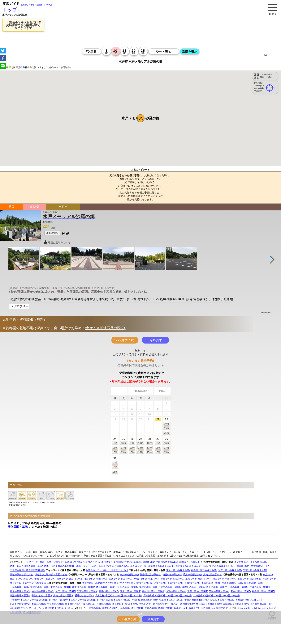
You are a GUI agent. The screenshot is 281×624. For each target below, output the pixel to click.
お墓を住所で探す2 (20, 604)
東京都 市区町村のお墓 (117, 599)
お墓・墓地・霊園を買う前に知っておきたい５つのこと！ (69, 562)
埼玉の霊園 (137, 608)
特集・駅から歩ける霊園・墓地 (26, 566)
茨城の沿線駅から (212, 574)
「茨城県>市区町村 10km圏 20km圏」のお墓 (81, 599)
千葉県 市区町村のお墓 (196, 599)
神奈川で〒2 (75, 578)
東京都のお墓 (38, 604)
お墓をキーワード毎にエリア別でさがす (106, 570)
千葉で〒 (39, 578)
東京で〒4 (190, 578)
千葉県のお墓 (88, 604)
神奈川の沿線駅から (150, 574)
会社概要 (14, 608)
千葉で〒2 (101, 578)
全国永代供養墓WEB (166, 562)
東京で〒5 (255, 578)
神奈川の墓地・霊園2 (193, 587)
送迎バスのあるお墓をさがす (217, 566)
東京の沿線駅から (129, 574)
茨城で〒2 (114, 578)
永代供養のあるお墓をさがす (127, 566)
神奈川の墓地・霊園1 (83, 587)
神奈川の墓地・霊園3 (43, 591)
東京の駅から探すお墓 (177, 570)
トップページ (31, 562)
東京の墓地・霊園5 (240, 591)
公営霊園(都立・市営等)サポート (251, 566)
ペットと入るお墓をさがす (96, 566)
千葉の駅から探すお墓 (254, 570)
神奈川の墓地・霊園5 (263, 591)
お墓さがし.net (196, 608)
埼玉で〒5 (15, 583)
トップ (9, 9)
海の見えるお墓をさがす (188, 566)
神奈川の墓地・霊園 (232, 583)
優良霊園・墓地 (18, 526)
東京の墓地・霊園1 (60, 587)
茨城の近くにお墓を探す (235, 604)
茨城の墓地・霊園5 (63, 595)
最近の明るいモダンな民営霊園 (250, 562)
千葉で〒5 (27, 583)
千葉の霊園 (123, 608)
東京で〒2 (62, 578)
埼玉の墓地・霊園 (253, 583)
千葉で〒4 (230, 578)
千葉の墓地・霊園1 (127, 587)
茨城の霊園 (150, 608)
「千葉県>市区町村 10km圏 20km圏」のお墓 (33, 599)
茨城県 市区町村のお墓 (221, 599)
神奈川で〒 (15, 578)
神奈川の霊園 (109, 608)
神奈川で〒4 (204, 578)
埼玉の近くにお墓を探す (208, 604)
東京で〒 (267, 574)
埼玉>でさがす (158, 583)
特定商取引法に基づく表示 (59, 608)
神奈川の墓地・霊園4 (153, 591)
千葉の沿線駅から (192, 574)
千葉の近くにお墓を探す (181, 604)
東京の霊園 (94, 608)
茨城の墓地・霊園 (39, 587)
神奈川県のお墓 (55, 604)
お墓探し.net (180, 608)
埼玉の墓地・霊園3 (65, 591)
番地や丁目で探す (84, 595)
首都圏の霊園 (165, 608)
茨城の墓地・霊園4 (219, 591)
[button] (140, 118)
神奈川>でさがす (140, 583)
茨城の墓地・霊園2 (259, 587)
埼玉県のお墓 (72, 604)
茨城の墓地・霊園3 (108, 591)
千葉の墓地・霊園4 (197, 591)
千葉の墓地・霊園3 (87, 591)
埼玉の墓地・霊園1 (106, 587)
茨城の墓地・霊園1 (149, 587)
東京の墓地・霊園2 (170, 587)
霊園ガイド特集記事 (189, 562)
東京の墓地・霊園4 (130, 591)
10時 (166, 423)
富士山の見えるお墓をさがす (159, 566)
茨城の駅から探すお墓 (21, 574)
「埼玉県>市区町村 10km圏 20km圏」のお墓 (216, 595)
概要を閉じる (52, 233)
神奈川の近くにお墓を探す (153, 604)
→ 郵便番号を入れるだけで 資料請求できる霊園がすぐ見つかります (23, 25)
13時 (166, 428)
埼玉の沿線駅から (172, 574)
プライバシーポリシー (31, 608)
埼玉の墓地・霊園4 (175, 591)
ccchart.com (268, 608)
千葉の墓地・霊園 (19, 587)
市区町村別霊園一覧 (260, 604)
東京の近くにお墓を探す (124, 604)
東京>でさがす (121, 583)
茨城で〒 (50, 578)
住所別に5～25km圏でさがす (97, 583)
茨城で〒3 (178, 578)
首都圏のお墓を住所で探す (249, 599)
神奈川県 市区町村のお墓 (144, 599)
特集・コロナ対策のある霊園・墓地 (62, 566)
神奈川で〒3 (139, 578)
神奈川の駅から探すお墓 (203, 570)
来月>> (162, 391)
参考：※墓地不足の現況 (105, 328)
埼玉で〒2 (89, 578)
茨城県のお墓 (103, 604)
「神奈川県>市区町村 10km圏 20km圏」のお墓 (167, 595)
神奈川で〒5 (268, 578)
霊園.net (210, 608)
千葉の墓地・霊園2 (238, 587)
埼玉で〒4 (218, 578)
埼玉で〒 (27, 578)
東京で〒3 (126, 578)
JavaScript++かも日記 (249, 608)
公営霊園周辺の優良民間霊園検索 (27, 570)
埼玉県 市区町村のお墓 (171, 599)
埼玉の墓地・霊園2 (216, 587)
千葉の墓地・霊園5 (41, 595)
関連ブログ (222, 608)
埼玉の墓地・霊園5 (20, 595)
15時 (166, 433)
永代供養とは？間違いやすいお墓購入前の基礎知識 (127, 562)
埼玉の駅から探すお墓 (229, 570)
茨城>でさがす (192, 583)
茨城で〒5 (40, 583)
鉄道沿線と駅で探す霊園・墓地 (51, 574)
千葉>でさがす (175, 583)
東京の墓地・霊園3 (20, 591)
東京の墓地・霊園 (210, 583)
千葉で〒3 (166, 578)
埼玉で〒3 (153, 578)
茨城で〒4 (242, 578)
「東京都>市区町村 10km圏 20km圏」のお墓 (118, 595)
